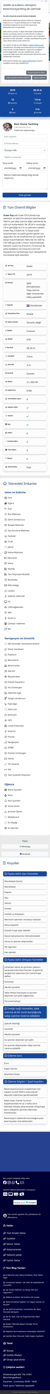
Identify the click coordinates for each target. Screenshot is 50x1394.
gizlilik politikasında (29, 61)
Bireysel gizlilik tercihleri (36, 72)
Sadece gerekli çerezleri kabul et (17, 78)
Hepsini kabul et (39, 78)
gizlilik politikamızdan (36, 45)
